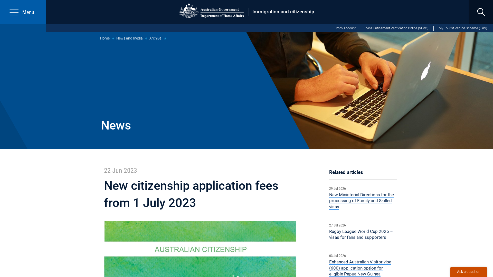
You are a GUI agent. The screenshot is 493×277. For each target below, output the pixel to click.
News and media (129, 38)
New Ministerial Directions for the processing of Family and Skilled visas (361, 200)
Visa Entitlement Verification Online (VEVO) (397, 28)
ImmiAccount (346, 28)
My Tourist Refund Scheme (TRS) (463, 28)
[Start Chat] (468, 272)
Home (105, 38)
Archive (155, 38)
